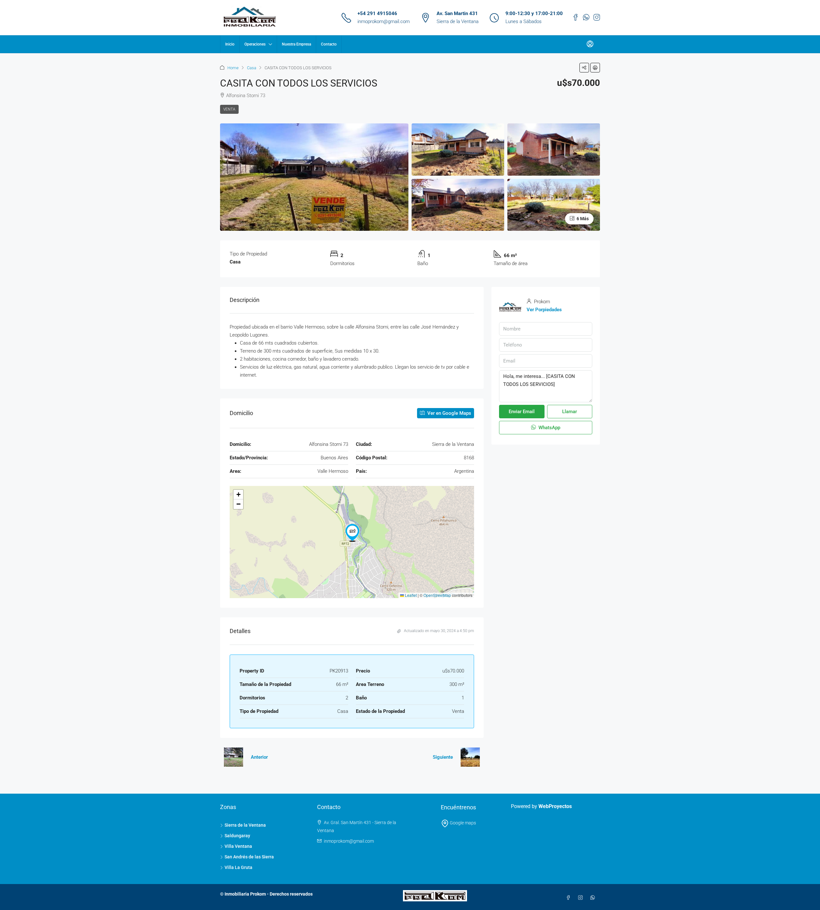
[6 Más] (553, 204)
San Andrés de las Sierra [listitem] (249, 856)
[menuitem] (590, 44)
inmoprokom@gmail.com (383, 21)
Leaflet (410, 595)
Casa (251, 67)
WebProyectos (555, 806)
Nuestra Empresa (296, 44)
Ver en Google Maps (448, 413)
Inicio (229, 44)
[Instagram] (581, 897)
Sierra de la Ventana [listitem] (245, 825)
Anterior (259, 757)
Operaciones (255, 44)
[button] (584, 67)
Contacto (329, 44)
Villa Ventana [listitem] (238, 846)
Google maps (462, 822)
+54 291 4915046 (377, 13)
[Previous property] (233, 757)
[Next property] (470, 757)
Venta (229, 109)
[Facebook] (569, 897)
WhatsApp (548, 427)
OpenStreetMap (437, 595)
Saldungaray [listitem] (237, 835)
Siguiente (443, 757)
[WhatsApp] (593, 897)
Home (233, 67)
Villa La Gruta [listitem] (238, 867)
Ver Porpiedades (544, 310)
